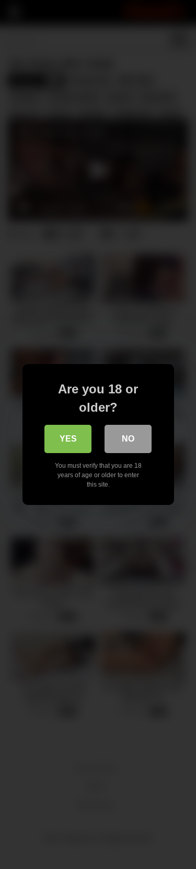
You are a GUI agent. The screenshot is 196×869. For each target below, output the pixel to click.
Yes (68, 438)
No (128, 438)
